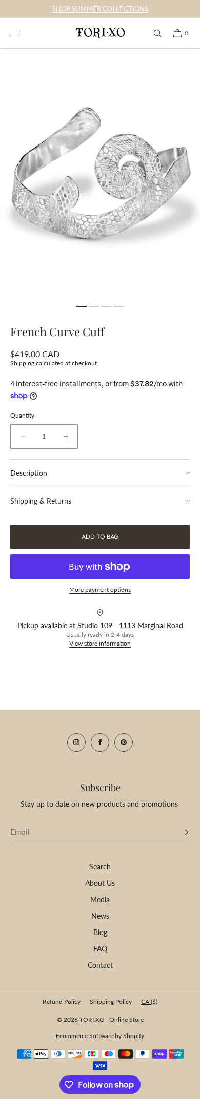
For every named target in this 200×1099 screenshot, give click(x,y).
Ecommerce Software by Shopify (100, 1036)
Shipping (22, 363)
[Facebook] (100, 742)
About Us (100, 883)
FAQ (100, 948)
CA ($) (149, 1001)
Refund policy (62, 1001)
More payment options (100, 589)
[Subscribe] (177, 832)
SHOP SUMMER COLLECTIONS (100, 9)
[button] (153, 33)
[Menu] (22, 33)
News (100, 915)
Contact (100, 965)
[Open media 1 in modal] (100, 174)
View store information (100, 643)
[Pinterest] (123, 742)
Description (28, 473)
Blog (100, 932)
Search (100, 866)
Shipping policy (111, 1001)
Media (100, 899)
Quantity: (23, 415)
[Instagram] (76, 742)
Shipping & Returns (40, 500)
